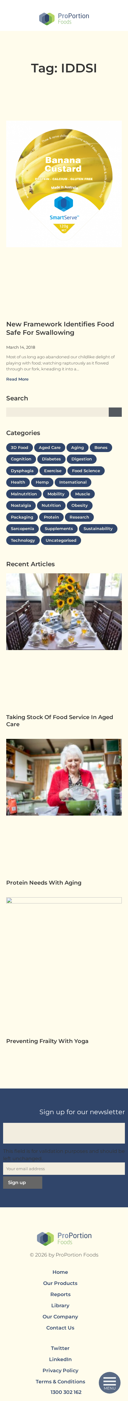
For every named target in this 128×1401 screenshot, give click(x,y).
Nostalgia (21, 505)
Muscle (82, 493)
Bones (100, 447)
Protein (51, 517)
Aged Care (50, 447)
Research (79, 517)
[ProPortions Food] (64, 20)
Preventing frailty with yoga (48, 1041)
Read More (18, 379)
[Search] (115, 412)
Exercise (53, 470)
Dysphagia (22, 470)
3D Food (19, 447)
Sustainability (98, 528)
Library (60, 1305)
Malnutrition (24, 493)
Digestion (81, 458)
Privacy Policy (60, 1370)
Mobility (56, 493)
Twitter (60, 1348)
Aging (77, 447)
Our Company (60, 1317)
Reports (60, 1294)
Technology (23, 540)
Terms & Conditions (60, 1382)
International (73, 482)
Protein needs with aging (44, 882)
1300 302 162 (66, 1392)
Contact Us (60, 1328)
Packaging (22, 517)
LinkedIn (60, 1359)
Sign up (17, 1182)
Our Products (60, 1283)
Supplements (59, 528)
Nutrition (51, 505)
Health (18, 482)
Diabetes (51, 458)
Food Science (86, 470)
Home (60, 1272)
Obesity (79, 505)
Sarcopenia (22, 528)
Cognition (21, 458)
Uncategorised (61, 540)
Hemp (42, 482)
